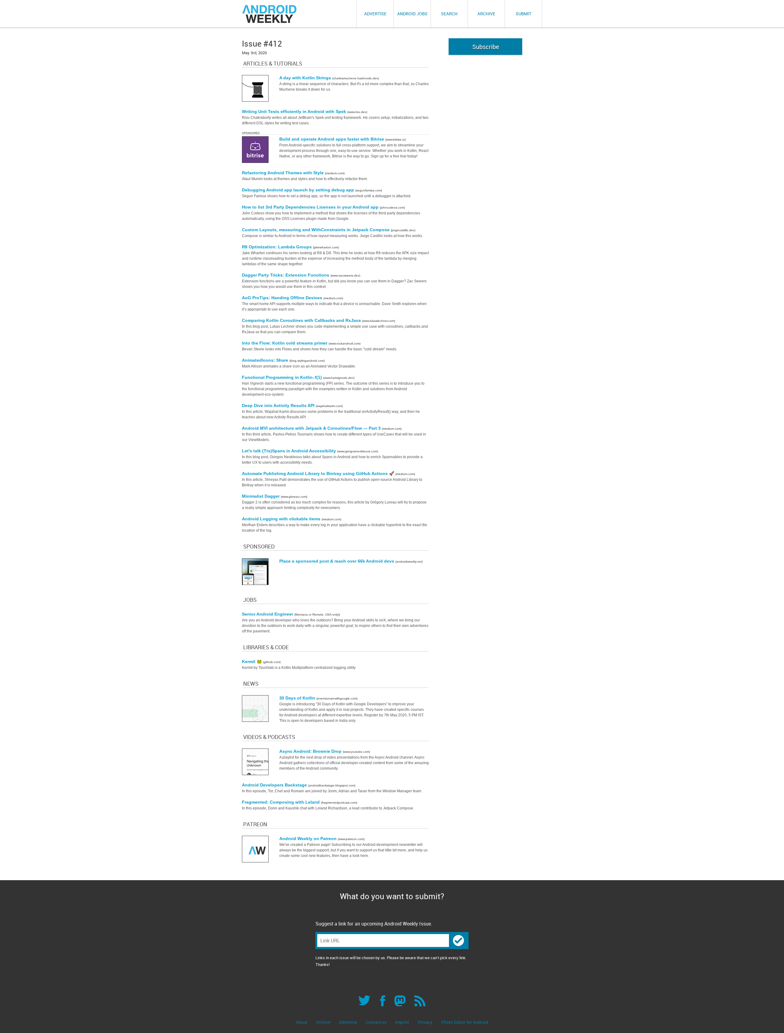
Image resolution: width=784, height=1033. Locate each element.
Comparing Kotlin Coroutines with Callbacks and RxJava (302, 320)
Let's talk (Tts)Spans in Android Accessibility (289, 450)
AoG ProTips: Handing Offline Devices (282, 297)
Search (449, 14)
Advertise (375, 14)
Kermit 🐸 (252, 661)
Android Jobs (412, 14)
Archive (486, 14)
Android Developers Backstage (275, 784)
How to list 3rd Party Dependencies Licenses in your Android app (311, 207)
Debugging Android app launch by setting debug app (298, 189)
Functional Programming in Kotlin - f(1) (282, 377)
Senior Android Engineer (268, 614)
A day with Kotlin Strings (305, 77)
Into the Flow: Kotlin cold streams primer (285, 343)
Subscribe (485, 47)
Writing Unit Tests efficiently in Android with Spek (294, 111)
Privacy (425, 1022)
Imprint (402, 1022)
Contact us (376, 1022)
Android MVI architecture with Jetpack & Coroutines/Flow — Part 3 (312, 428)
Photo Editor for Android (464, 1022)
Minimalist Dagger (261, 496)
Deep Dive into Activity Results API (279, 405)
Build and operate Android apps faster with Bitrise (332, 139)
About (302, 1022)
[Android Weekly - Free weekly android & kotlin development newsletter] (270, 14)
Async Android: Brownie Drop (311, 751)
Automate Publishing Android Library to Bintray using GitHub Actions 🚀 (318, 473)
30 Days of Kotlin (297, 698)
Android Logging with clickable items (282, 518)
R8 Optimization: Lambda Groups (277, 246)
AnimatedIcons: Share (265, 360)
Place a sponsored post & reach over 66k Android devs (337, 561)
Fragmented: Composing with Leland (281, 802)
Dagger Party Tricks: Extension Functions (286, 275)
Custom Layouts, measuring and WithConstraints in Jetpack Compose (316, 229)
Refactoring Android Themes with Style (283, 172)
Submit (523, 14)
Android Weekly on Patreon (308, 838)
